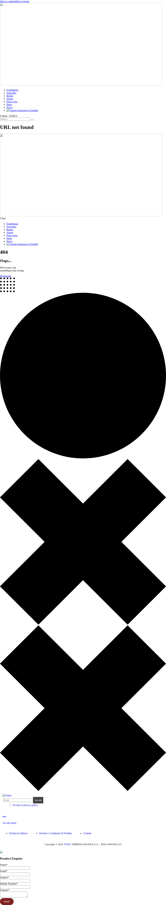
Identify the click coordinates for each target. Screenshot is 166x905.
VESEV (67, 844)
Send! (7, 901)
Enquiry (5, 890)
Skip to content (7, 1)
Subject (4, 877)
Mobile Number (9, 883)
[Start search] (32, 119)
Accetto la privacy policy (25, 805)
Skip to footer (22, 1)
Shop (4, 816)
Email (3, 871)
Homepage (5, 276)
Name (3, 864)
